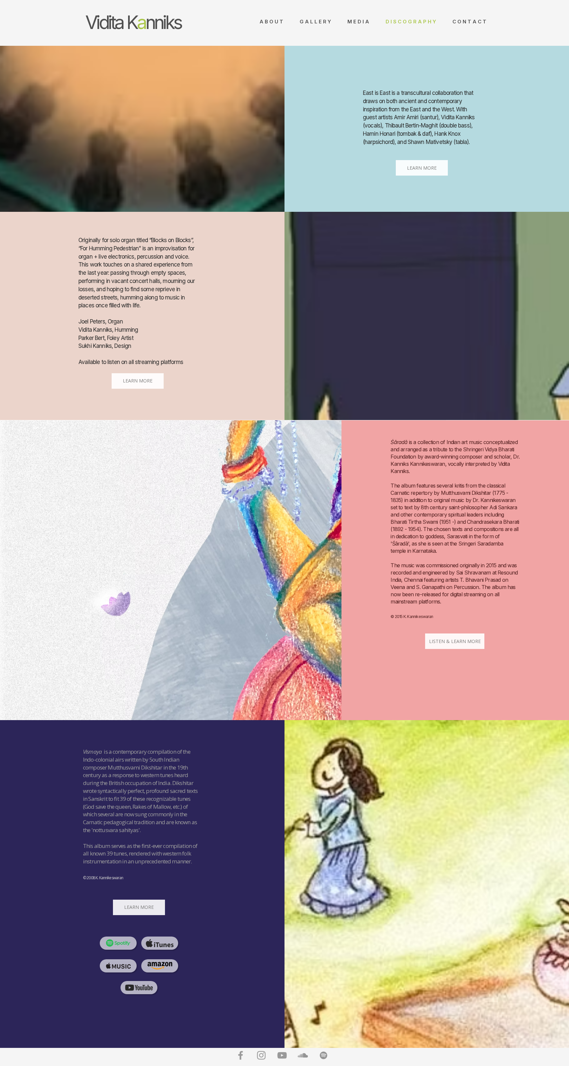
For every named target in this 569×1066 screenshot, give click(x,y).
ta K (124, 22)
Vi (92, 22)
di (105, 22)
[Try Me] (118, 943)
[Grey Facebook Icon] (240, 1055)
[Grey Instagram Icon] (261, 1055)
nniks (163, 22)
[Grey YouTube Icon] (282, 1055)
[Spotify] (323, 1055)
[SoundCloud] (303, 1055)
